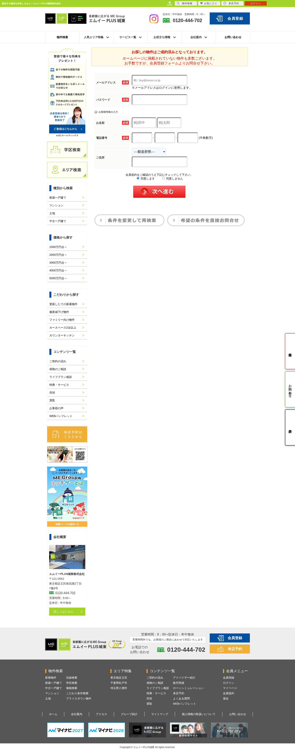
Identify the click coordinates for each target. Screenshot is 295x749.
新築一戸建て (57, 197)
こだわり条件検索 (77, 693)
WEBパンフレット (60, 416)
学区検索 (71, 682)
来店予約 (235, 649)
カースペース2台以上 (62, 327)
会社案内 (76, 714)
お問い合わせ (233, 37)
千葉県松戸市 (118, 682)
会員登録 (235, 18)
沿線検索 (71, 677)
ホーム (53, 714)
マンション (56, 205)
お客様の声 (56, 408)
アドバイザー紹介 (184, 677)
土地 (52, 213)
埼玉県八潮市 (118, 688)
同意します (147, 178)
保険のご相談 (57, 369)
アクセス (101, 714)
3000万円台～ (58, 262)
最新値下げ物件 (59, 312)
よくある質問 (181, 698)
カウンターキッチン (62, 335)
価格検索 (71, 688)
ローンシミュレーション (188, 688)
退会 (226, 698)
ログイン (228, 682)
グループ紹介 (129, 714)
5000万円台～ (58, 278)
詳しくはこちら (63, 611)
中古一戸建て (57, 221)
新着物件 (50, 677)
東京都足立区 (118, 677)
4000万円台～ (58, 270)
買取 (52, 400)
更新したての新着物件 (63, 304)
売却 (52, 392)
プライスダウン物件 (78, 698)
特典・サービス (59, 384)
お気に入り (210, 3)
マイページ (230, 688)
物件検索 (62, 37)
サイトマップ (159, 714)
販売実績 (178, 682)
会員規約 (228, 693)
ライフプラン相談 (60, 377)
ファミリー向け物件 (62, 319)
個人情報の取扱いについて (199, 714)
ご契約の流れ (57, 361)
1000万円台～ (58, 247)
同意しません (174, 178)
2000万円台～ (58, 254)
